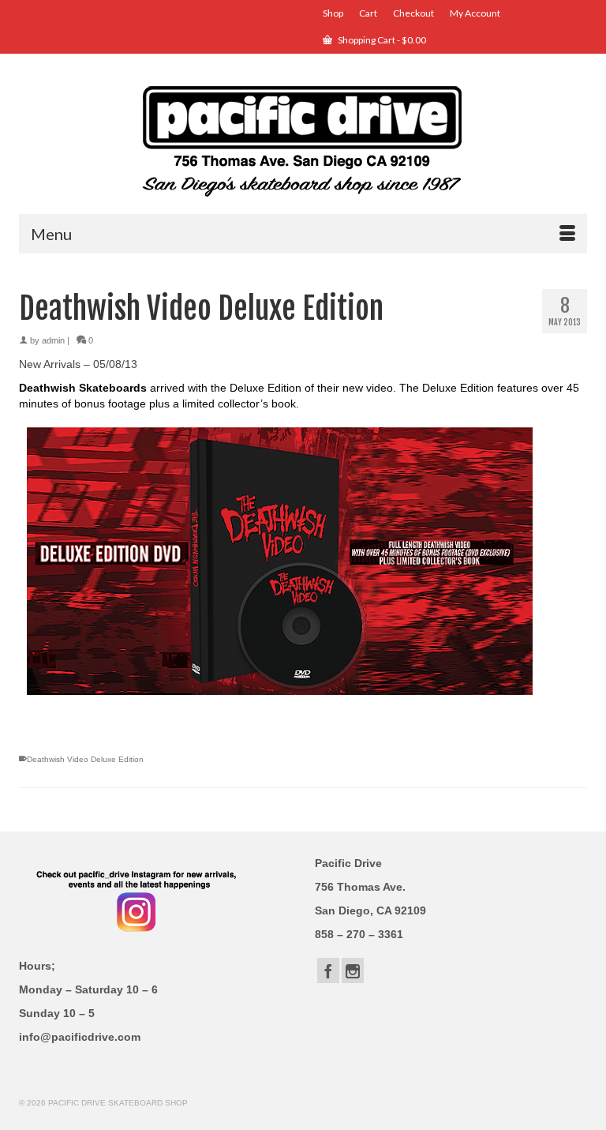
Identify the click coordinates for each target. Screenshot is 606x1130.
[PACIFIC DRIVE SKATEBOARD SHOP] (303, 139)
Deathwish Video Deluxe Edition (85, 759)
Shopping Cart (381, 40)
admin (53, 340)
